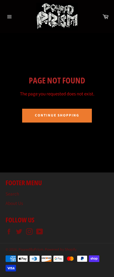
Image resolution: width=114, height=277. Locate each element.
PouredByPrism (31, 249)
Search (12, 194)
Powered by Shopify (60, 249)
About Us (14, 203)
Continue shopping (57, 115)
